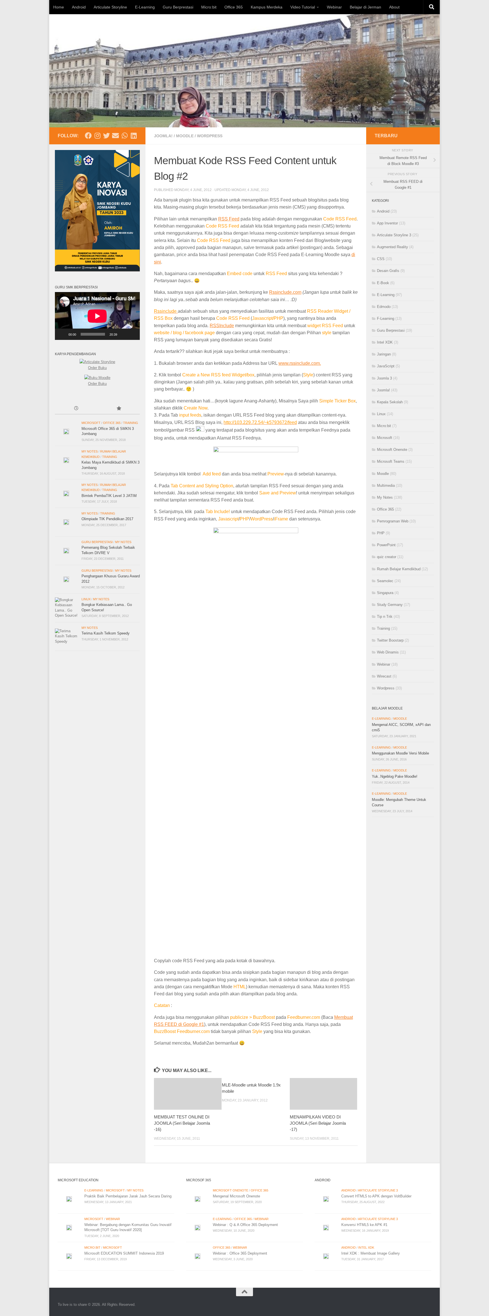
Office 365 (233, 7)
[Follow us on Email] (115, 135)
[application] (97, 316)
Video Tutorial (302, 7)
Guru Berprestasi (178, 7)
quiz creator (386, 557)
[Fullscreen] (132, 334)
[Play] (62, 334)
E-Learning (145, 7)
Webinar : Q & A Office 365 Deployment (245, 1225)
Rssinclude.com (285, 292)
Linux (86, 599)
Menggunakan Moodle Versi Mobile (400, 753)
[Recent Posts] (76, 409)
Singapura (385, 593)
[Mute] (123, 334)
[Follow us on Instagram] (97, 135)
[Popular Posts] (118, 409)
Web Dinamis (388, 652)
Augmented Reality (392, 247)
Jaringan (384, 354)
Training (130, 423)
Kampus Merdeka (266, 7)
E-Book (383, 283)
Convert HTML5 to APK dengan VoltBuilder (376, 1196)
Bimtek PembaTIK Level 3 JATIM (109, 496)
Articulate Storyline (110, 7)
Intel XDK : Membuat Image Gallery (370, 1253)
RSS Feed (228, 219)
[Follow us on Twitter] (106, 135)
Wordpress (209, 136)
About (394, 7)
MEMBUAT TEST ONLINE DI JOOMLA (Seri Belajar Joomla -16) (182, 1123)
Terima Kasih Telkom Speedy (106, 633)
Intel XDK (385, 342)
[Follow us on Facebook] (88, 135)
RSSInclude (222, 325)
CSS (381, 259)
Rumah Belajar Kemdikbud (399, 569)
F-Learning (385, 318)
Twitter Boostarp (390, 640)
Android (79, 7)
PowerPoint (386, 545)
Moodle (185, 136)
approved (185, 247)
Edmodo (384, 307)
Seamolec (385, 581)
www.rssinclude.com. (299, 363)
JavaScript (385, 366)
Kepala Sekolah (390, 402)
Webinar (334, 7)
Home (58, 7)
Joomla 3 (384, 378)
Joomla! (163, 136)
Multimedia (386, 485)
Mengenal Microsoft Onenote (236, 1196)
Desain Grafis (388, 271)
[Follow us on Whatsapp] (124, 135)
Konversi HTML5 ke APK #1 (364, 1225)
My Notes (90, 451)
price (181, 254)
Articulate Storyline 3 (394, 235)
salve (249, 247)
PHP (381, 533)
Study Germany (390, 605)
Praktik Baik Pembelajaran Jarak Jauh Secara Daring (127, 1196)
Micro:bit (208, 7)
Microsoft (91, 423)
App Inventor (387, 223)
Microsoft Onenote (392, 449)
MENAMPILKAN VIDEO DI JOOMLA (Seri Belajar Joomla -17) (318, 1123)
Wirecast (384, 676)
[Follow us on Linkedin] (133, 135)
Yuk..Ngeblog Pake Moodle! (394, 776)
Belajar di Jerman (365, 7)
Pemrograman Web (392, 521)
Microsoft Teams (390, 461)
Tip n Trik (385, 616)
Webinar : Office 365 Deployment (240, 1253)
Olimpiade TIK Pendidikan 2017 (107, 519)
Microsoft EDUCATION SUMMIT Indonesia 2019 (124, 1253)
